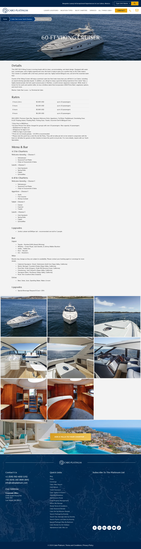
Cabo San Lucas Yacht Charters (21, 19)
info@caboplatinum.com (16, 483)
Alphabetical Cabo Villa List (59, 527)
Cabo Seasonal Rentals (57, 508)
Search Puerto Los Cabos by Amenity (62, 519)
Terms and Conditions (74, 545)
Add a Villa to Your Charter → (71, 437)
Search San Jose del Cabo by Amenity (62, 517)
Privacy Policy (88, 545)
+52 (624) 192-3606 (14, 480)
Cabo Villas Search (56, 484)
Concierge (53, 482)
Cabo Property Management (59, 500)
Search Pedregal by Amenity (59, 514)
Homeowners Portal (56, 498)
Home (5, 19)
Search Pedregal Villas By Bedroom (61, 522)
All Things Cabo (105, 10)
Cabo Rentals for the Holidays (59, 525)
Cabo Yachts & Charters (58, 492)
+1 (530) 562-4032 (14, 477)
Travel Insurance (55, 490)
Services (93, 10)
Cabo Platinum (58, 545)
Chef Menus (54, 487)
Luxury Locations (51, 10)
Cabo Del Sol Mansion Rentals (60, 511)
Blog (51, 476)
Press (52, 479)
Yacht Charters (81, 10)
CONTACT (121, 10)
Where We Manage (56, 503)
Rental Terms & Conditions (58, 506)
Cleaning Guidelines (56, 495)
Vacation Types (66, 10)
